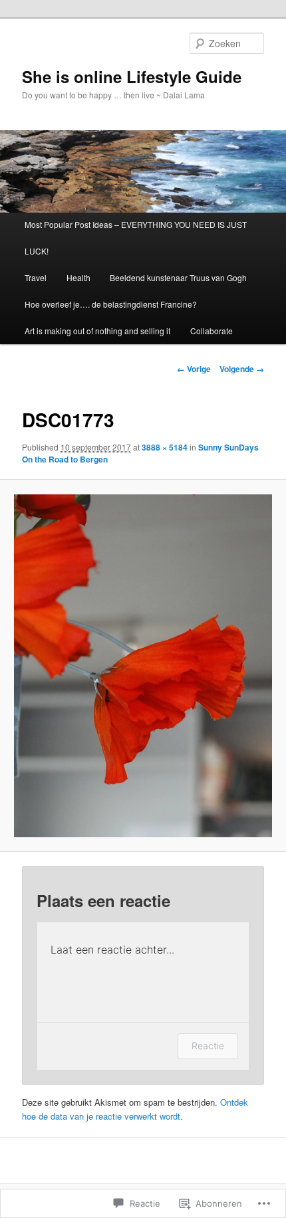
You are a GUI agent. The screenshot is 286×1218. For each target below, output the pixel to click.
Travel (36, 277)
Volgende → (241, 369)
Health (78, 277)
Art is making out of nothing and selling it (97, 330)
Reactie (208, 1045)
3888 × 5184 (165, 447)
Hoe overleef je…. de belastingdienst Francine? (111, 304)
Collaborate (211, 330)
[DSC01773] (142, 665)
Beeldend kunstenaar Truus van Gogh (178, 277)
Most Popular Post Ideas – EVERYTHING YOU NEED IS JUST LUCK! (136, 237)
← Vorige (194, 369)
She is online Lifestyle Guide (131, 76)
